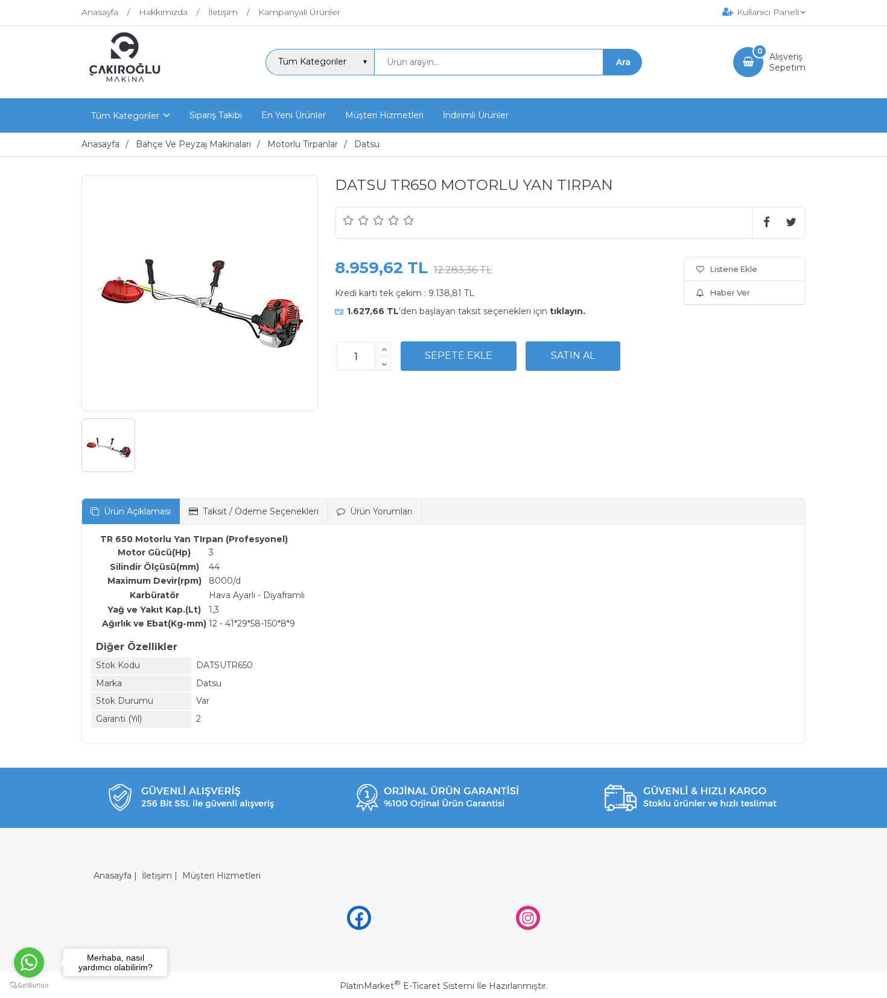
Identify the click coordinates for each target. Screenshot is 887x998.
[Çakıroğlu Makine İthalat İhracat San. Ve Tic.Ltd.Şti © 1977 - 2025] (127, 87)
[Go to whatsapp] (29, 962)
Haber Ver (730, 292)
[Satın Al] (573, 355)
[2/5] (356, 220)
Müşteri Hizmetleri (221, 875)
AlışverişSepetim (787, 62)
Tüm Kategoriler (125, 115)
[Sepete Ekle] (459, 355)
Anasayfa (113, 875)
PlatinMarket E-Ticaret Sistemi (407, 986)
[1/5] (348, 220)
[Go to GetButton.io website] (29, 986)
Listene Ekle (733, 269)
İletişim (157, 875)
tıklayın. (567, 311)
